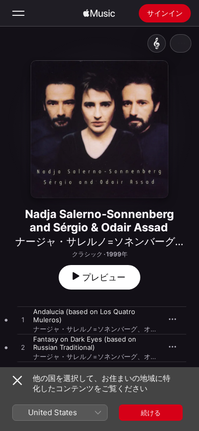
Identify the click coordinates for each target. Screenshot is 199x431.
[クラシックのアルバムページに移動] (156, 43)
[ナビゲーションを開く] (18, 13)
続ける (151, 413)
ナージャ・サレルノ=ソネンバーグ (95, 241)
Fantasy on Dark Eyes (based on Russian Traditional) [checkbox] (84, 343)
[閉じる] (17, 380)
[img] (99, 13)
